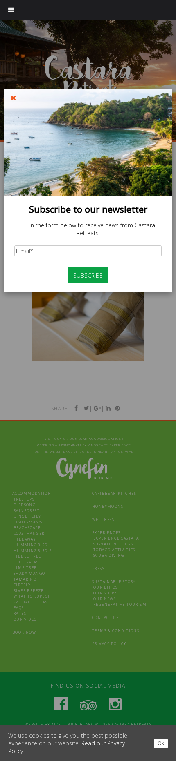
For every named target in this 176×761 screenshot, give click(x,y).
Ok (161, 743)
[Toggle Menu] (11, 10)
